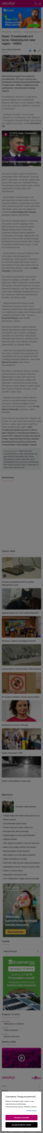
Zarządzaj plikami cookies (21, 1125)
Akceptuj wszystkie (21, 1118)
